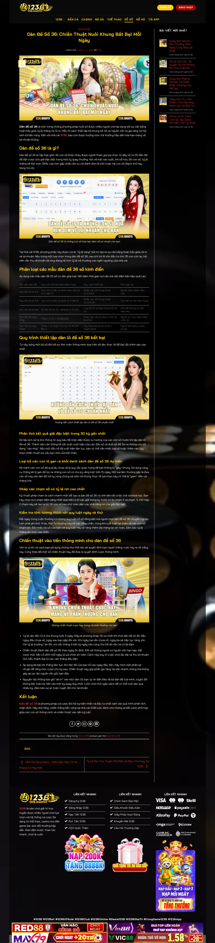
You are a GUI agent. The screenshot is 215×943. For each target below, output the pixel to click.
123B (59, 19)
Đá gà (99, 19)
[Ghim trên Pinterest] (90, 724)
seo (100, 50)
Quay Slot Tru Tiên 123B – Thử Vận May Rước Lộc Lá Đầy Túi (181, 102)
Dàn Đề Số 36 (113, 736)
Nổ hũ (140, 19)
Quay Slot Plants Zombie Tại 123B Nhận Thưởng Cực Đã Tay (180, 83)
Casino (86, 19)
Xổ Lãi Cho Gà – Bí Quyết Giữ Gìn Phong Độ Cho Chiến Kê (182, 64)
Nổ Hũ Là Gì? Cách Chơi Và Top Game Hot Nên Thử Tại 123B (182, 119)
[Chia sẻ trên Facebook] (72, 724)
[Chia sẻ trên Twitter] (78, 724)
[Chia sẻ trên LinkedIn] (96, 724)
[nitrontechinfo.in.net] (36, 7)
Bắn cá (73, 19)
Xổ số (128, 19)
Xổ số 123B (84, 29)
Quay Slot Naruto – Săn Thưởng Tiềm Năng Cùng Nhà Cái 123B (181, 45)
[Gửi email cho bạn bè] (84, 724)
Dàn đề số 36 (28, 703)
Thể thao (114, 19)
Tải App (153, 19)
